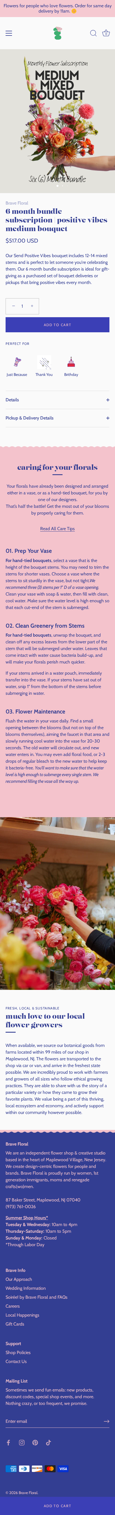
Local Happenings (22, 1315)
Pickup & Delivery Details (30, 418)
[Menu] (9, 33)
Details (12, 399)
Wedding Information (26, 1288)
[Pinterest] (35, 1442)
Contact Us (16, 1361)
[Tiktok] (48, 1442)
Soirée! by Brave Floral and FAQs (37, 1297)
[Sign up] (106, 1421)
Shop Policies (18, 1352)
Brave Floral (17, 203)
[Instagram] (22, 1442)
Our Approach (19, 1279)
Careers (13, 1306)
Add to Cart (57, 1506)
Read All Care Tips (57, 528)
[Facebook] (8, 1442)
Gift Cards (15, 1324)
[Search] (93, 34)
